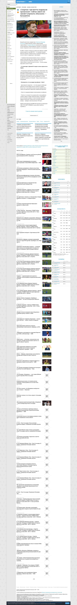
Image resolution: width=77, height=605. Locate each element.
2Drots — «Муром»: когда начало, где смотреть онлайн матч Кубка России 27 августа (61, 119)
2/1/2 (66, 157)
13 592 (69, 231)
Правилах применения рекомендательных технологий (52, 592)
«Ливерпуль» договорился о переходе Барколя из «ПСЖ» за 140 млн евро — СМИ (61, 106)
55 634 (64, 228)
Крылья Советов (11, 71)
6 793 (61, 234)
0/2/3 (66, 173)
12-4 (68, 154)
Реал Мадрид (8, 97)
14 (52, 170)
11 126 (61, 228)
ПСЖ (14, 94)
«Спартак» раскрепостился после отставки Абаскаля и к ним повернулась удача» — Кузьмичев (24, 127)
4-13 (68, 173)
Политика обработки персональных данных (60, 587)
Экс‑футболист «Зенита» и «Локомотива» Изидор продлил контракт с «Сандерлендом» (60, 33)
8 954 (69, 228)
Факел (14, 77)
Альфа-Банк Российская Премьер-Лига (61, 146)
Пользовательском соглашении (56, 602)
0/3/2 (66, 170)
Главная (8, 4)
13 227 (69, 220)
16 (52, 173)
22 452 (69, 239)
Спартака (38, 42)
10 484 (69, 236)
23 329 (61, 215)
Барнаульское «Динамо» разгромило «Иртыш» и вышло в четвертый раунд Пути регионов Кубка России (61, 42)
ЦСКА (11, 80)
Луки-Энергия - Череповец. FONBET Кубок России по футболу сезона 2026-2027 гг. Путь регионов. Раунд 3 (61, 39)
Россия (24, 7)
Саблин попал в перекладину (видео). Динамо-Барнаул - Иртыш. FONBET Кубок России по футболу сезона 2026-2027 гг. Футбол (61, 47)
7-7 (68, 159)
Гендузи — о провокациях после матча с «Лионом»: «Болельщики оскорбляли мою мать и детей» (61, 75)
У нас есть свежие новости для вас (34, 111)
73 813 (64, 252)
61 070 (64, 231)
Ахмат (11, 65)
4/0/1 (66, 151)
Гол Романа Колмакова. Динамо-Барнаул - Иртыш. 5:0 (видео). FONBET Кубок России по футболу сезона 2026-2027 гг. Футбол (61, 62)
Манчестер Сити (11, 91)
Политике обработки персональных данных (42, 602)
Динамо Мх (8, 68)
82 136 (64, 220)
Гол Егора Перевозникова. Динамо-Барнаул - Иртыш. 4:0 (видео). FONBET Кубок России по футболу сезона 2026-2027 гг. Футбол (61, 67)
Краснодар (8, 71)
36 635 (64, 247)
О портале (27, 587)
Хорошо (67, 603)
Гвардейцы (61, 259)
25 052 (69, 225)
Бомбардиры (61, 179)
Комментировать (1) (34, 115)
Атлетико (11, 85)
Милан (8, 94)
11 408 (61, 249)
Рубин (8, 77)
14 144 (61, 239)
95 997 (64, 225)
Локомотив (14, 71)
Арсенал (8, 85)
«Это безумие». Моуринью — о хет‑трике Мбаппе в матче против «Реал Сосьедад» (60, 130)
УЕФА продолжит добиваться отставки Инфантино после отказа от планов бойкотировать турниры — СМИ (61, 115)
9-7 (68, 156)
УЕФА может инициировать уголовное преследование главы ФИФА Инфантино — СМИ (61, 15)
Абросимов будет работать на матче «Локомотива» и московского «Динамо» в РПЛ (61, 102)
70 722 (64, 239)
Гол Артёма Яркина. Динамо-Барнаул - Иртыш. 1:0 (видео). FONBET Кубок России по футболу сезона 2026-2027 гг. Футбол (61, 84)
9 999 (61, 236)
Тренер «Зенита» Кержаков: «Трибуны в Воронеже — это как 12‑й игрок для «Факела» (61, 88)
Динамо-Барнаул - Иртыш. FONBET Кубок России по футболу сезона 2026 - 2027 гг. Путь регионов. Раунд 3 (61, 92)
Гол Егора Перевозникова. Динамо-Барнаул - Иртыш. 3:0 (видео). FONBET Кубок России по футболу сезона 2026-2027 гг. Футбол (61, 72)
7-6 (68, 157)
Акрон (8, 65)
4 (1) (68, 185)
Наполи (11, 94)
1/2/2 (66, 165)
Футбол (19, 7)
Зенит (14, 68)
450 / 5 (64, 263)
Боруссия (11, 88)
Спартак (11, 77)
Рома (11, 97)
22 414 (69, 252)
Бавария (14, 85)
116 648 (64, 215)
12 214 (61, 231)
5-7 (68, 167)
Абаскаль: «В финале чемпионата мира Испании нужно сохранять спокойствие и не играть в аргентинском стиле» (43, 137)
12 (52, 167)
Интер (14, 88)
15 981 (69, 249)
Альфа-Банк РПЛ (32, 7)
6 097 (69, 234)
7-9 (68, 165)
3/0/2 (66, 154)
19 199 (61, 225)
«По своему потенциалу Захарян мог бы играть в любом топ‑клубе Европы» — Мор (61, 126)
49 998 (64, 236)
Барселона (8, 88)
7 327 (61, 247)
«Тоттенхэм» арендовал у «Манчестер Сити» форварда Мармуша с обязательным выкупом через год (61, 18)
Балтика (14, 65)
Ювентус (11, 100)
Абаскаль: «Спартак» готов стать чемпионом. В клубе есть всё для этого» (25, 135)
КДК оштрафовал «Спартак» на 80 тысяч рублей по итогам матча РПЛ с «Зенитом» (61, 11)
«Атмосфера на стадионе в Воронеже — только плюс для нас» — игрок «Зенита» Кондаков (61, 99)
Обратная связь (22, 587)
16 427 (61, 220)
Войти (68, 2)
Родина (54, 168)
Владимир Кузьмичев (24, 121)
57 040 (64, 249)
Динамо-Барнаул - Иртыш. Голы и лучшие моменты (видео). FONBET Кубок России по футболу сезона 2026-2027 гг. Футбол (61, 29)
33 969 (64, 234)
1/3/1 (66, 162)
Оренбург (8, 74)
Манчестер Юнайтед (14, 91)
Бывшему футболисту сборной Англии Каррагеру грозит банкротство (61, 25)
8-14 (68, 168)
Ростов (11, 74)
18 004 (69, 215)
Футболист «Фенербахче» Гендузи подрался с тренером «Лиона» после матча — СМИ (60, 122)
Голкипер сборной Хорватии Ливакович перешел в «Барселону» (60, 36)
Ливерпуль (8, 91)
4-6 (68, 162)
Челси (14, 97)
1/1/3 (66, 168)
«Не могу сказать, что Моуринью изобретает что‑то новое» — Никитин (61, 137)
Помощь (18, 587)
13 (52, 168)
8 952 (69, 247)
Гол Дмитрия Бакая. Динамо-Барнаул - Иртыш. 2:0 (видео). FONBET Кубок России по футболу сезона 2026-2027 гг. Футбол (61, 80)
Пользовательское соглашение (42, 587)
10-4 (68, 151)
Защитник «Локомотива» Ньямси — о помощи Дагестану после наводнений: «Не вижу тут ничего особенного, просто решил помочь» (61, 58)
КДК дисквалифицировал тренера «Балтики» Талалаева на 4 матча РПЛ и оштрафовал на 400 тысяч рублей (61, 22)
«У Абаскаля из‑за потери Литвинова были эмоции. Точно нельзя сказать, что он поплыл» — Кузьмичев (42, 127)
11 (52, 165)
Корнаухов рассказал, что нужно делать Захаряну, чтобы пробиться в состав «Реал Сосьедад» (61, 133)
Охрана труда (50, 587)
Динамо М (11, 68)
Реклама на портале (33, 587)
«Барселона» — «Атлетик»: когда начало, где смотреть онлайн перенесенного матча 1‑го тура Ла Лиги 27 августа (60, 111)
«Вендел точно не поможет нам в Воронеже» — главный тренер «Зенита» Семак (61, 95)
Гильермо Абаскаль (31, 45)
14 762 (61, 252)
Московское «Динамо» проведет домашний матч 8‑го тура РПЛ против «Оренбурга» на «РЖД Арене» (61, 53)
